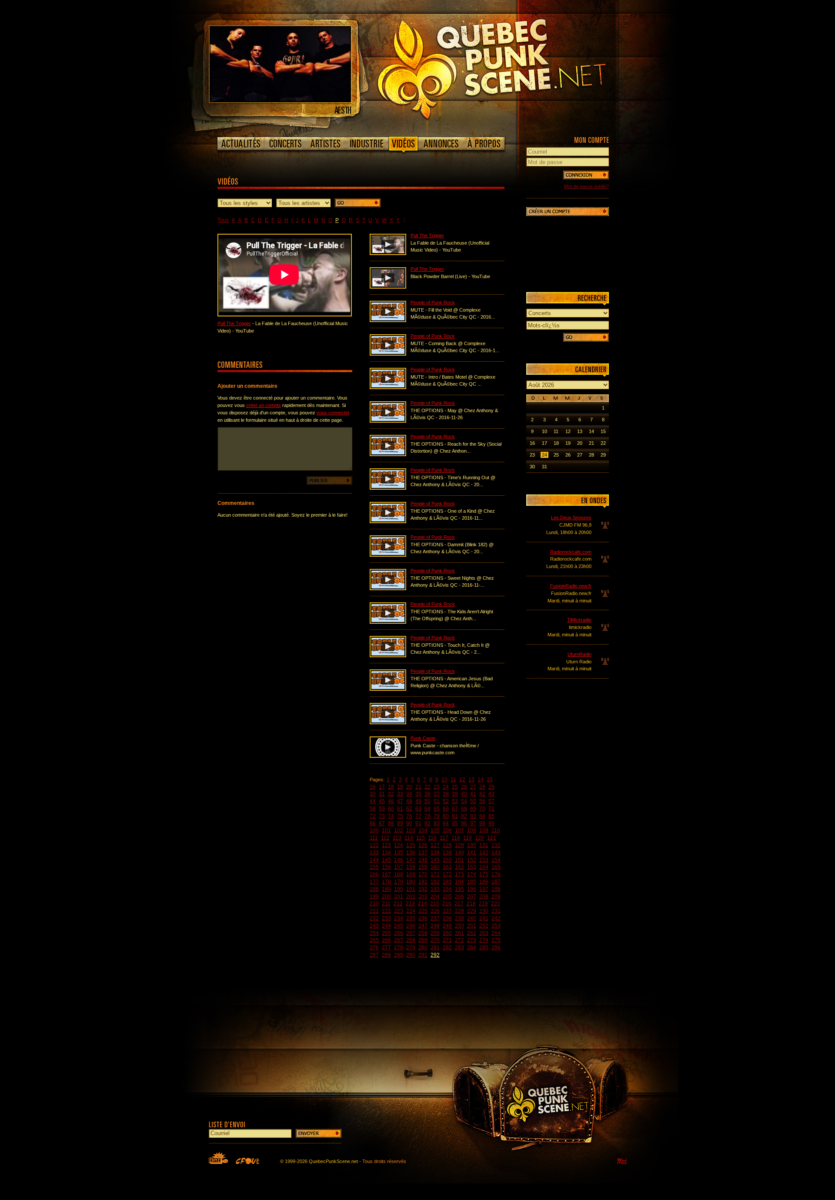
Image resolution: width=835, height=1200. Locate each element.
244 (386, 926)
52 (446, 801)
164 (483, 867)
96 (464, 823)
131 (483, 845)
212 (398, 904)
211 (386, 904)
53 (455, 801)
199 (374, 897)
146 (398, 860)
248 (435, 926)
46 (391, 801)
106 (447, 830)
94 (446, 823)
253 (496, 926)
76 (409, 816)
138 (435, 853)
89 (400, 823)
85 (491, 816)
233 (386, 918)
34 (409, 794)
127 (435, 845)
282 (447, 948)
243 (374, 926)
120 (479, 838)
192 (423, 889)
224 (410, 911)
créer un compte (263, 405)
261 (459, 933)
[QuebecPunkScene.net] (509, 67)
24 (446, 787)
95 (455, 823)
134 (386, 853)
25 (455, 787)
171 (435, 874)
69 (473, 809)
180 (410, 882)
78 (427, 816)
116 (432, 838)
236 (423, 918)
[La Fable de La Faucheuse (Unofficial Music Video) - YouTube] (388, 253)
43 (491, 794)
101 (386, 830)
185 (471, 882)
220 (495, 904)
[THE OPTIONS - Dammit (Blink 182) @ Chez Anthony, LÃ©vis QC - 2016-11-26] (388, 555)
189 (386, 889)
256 (398, 933)
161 (447, 867)
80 (446, 816)
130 (471, 845)
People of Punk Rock (433, 302)
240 (471, 918)
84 (482, 816)
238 (447, 918)
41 (473, 794)
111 (374, 838)
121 (491, 838)
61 (400, 809)
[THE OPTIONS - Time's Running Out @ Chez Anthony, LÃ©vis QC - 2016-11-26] (388, 488)
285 (483, 948)
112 (385, 838)
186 (483, 882)
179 (398, 882)
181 (423, 882)
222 (386, 911)
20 (409, 787)
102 (398, 830)
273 (471, 940)
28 (482, 787)
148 (423, 860)
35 (418, 794)
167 (386, 874)
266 (386, 940)
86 (373, 823)
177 (374, 882)
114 (408, 838)
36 (427, 794)
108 (471, 830)
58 (373, 809)
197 (483, 889)
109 (483, 830)
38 (446, 794)
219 (483, 904)
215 (434, 904)
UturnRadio (579, 654)
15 (490, 779)
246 (410, 926)
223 (398, 911)
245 (398, 926)
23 (437, 787)
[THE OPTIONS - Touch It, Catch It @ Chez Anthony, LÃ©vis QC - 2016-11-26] (388, 655)
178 (386, 882)
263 (483, 933)
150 (447, 860)
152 (471, 860)
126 (423, 845)
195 (459, 889)
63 (418, 809)
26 (464, 787)
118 (455, 838)
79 (437, 816)
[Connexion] (586, 175)
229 (471, 911)
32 (391, 794)
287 (374, 955)
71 (491, 809)
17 (382, 787)
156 (386, 867)
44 (373, 801)
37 (437, 794)
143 (496, 853)
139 (447, 853)
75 (400, 816)
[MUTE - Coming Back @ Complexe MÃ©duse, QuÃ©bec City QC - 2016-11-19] (388, 353)
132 (496, 845)
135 (398, 853)
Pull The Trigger (234, 323)
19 (400, 787)
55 (473, 801)
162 (459, 867)
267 (398, 940)
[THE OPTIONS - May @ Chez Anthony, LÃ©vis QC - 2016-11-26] (388, 421)
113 (397, 838)
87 (382, 823)
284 (471, 948)
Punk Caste (423, 738)
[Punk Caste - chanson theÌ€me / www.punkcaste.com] (388, 756)
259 (435, 933)
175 (483, 874)
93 (437, 823)
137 (423, 853)
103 (410, 830)
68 (464, 809)
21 (418, 787)
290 (410, 955)
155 (374, 867)
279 (410, 948)
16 (373, 787)
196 (471, 889)
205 (447, 897)
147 (410, 860)
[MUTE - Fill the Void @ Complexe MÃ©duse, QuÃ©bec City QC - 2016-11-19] (388, 320)
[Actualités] (241, 143)
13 (471, 779)
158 (410, 867)
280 (423, 948)
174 (471, 874)
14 (481, 779)
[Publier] (329, 480)
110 (495, 830)
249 (447, 926)
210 (374, 904)
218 (471, 904)
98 (482, 823)
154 (496, 860)
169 (410, 874)
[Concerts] (285, 143)
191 (410, 889)
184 (459, 882)
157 (398, 867)
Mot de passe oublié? (586, 186)
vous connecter (333, 412)
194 (447, 889)
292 (435, 955)
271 (447, 940)
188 (374, 889)
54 (464, 801)
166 (374, 874)
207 (471, 897)
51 (437, 801)
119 (467, 838)
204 (435, 897)
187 (496, 882)
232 (374, 918)
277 (386, 948)
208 (483, 897)
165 (496, 867)
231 (496, 911)
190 (398, 889)
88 (391, 823)
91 (418, 823)
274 (483, 940)
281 (435, 948)
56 (482, 801)
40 (464, 794)
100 (374, 830)
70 (482, 809)
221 (374, 911)
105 (435, 830)
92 (427, 823)
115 (420, 838)
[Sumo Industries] (622, 1161)
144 (374, 860)
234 (398, 918)
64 (427, 809)
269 (423, 940)
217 (459, 904)
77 (418, 816)
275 (496, 940)
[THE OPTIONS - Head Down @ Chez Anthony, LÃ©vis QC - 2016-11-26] (388, 722)
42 (482, 794)
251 (471, 926)
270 (435, 940)
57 (491, 801)
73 (382, 816)
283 (459, 948)
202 (410, 897)
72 (373, 816)
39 (455, 794)
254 (374, 933)
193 (435, 889)
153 (483, 860)
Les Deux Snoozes (571, 517)
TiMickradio (579, 619)
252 (483, 926)
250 (459, 926)
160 (435, 867)
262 (471, 933)
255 (386, 933)
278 (398, 948)
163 (471, 867)
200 (386, 897)
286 (496, 948)
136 (410, 853)
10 (444, 779)
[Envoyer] (318, 1133)
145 (386, 860)
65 (437, 809)
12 (462, 779)
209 (496, 897)
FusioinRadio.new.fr (570, 585)
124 (398, 845)
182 (435, 882)
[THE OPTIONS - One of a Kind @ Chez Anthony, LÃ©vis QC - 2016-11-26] (388, 521)
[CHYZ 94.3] (218, 1158)
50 (427, 801)
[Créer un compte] (567, 211)
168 (398, 874)
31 (382, 794)
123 (386, 845)
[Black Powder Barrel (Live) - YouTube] (388, 286)
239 (459, 918)
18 (391, 787)
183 (447, 882)
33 (400, 794)
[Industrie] (366, 143)
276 (374, 948)
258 (423, 933)
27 (473, 787)
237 (435, 918)
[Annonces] (441, 143)
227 (447, 911)
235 (410, 918)
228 (459, 911)
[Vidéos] (403, 145)
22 (427, 787)
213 (410, 904)
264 (496, 933)
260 (447, 933)
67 (455, 809)
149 (435, 860)
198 (496, 889)
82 (464, 816)
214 (422, 904)
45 (382, 801)
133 (374, 853)
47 (400, 801)
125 (410, 845)
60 (391, 809)
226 (435, 911)
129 (459, 845)
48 (409, 801)
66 (446, 809)
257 (410, 933)
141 (471, 853)
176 (496, 874)
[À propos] (483, 143)
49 (418, 801)
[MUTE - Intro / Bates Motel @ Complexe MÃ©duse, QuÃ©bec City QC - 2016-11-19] (388, 387)
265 (374, 940)
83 (473, 816)
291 (423, 955)
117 (444, 838)
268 (410, 940)
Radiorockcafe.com (570, 552)
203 (423, 897)
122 (374, 845)
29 (491, 787)
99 (491, 823)
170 (423, 874)
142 (483, 853)
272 (459, 940)
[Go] (358, 202)
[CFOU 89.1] (247, 1160)
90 (409, 823)
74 (391, 816)
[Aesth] (280, 100)
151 (459, 860)
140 (459, 853)
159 (423, 867)
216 (446, 904)
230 (483, 911)
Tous (223, 220)
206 (459, 897)
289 (398, 955)
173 (459, 874)
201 (398, 897)
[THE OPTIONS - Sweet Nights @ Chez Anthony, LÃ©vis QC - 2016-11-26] (388, 588)
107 (459, 830)
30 (373, 794)
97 (473, 823)
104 (423, 830)
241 (483, 918)
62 (409, 809)
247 (423, 926)
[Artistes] (325, 143)
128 (447, 845)
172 (447, 874)
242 (496, 918)
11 (453, 779)
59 (382, 809)
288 (386, 955)
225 (423, 911)
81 (455, 816)
